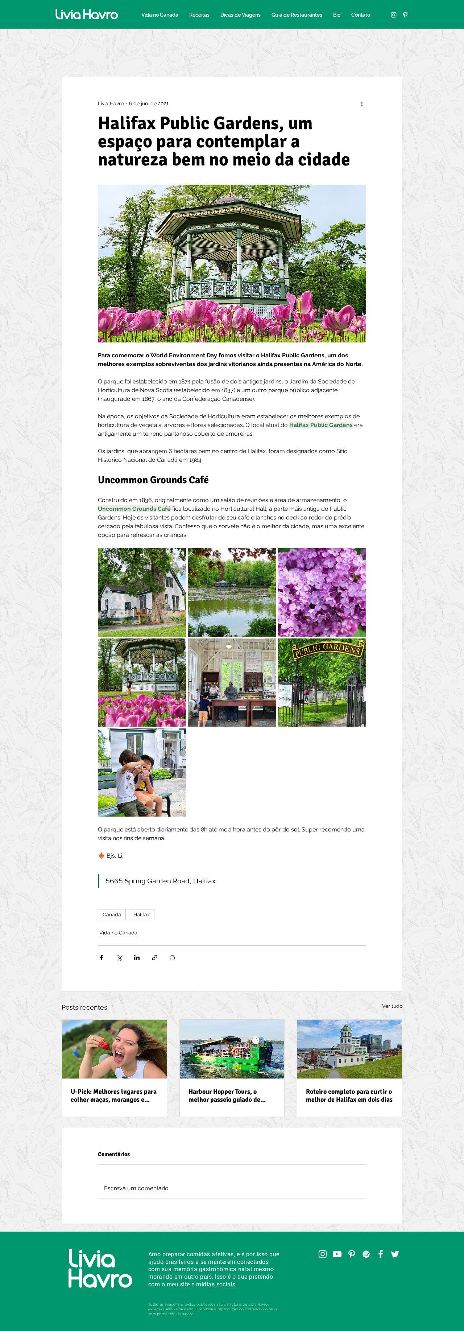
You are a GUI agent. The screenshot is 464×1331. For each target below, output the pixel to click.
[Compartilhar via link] (154, 957)
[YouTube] (337, 1254)
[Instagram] (393, 15)
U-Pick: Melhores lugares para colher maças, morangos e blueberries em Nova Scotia (114, 1096)
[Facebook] (380, 1254)
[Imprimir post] (172, 957)
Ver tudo (392, 1006)
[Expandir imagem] (142, 592)
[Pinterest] (405, 15)
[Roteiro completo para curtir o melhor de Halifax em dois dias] (349, 1049)
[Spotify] (366, 1254)
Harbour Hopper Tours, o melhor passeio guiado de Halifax (224, 1096)
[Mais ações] (361, 103)
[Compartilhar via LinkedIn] (136, 957)
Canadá (112, 914)
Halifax (141, 914)
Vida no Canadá (118, 933)
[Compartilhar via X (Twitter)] (119, 957)
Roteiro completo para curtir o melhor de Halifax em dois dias (349, 1096)
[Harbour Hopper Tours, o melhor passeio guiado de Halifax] (232, 1049)
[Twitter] (395, 1254)
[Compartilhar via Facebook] (101, 957)
